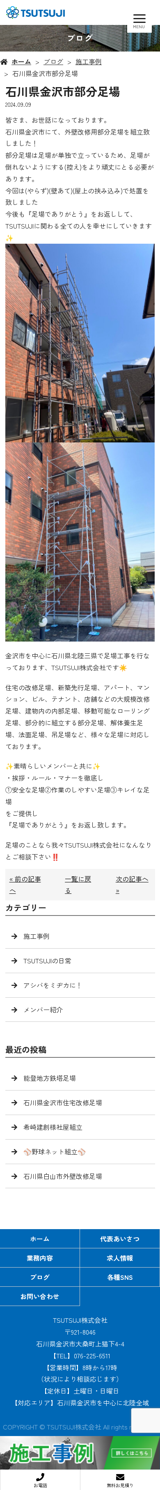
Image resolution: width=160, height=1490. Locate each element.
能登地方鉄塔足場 (49, 1078)
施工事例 (88, 61)
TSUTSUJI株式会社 (80, 1320)
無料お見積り (120, 1485)
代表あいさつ (119, 1238)
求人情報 (120, 1258)
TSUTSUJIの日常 (47, 960)
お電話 (40, 1485)
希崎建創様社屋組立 (52, 1127)
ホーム (21, 61)
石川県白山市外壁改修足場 (62, 1176)
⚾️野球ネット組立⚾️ (54, 1151)
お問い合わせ (39, 1296)
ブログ (53, 61)
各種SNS (120, 1277)
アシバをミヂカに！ (52, 985)
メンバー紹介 (43, 1009)
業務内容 (40, 1258)
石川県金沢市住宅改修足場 (62, 1102)
